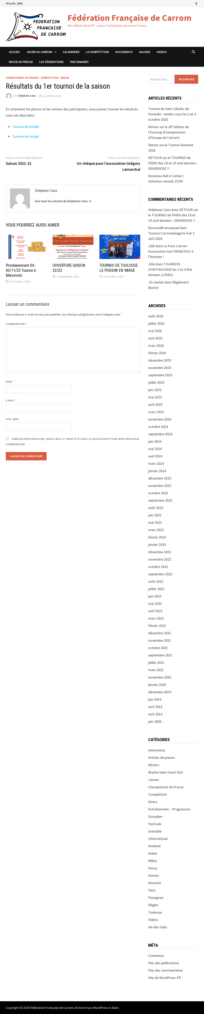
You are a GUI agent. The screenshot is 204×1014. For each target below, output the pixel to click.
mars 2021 (156, 670)
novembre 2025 (159, 367)
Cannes (153, 779)
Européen (155, 816)
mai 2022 (155, 603)
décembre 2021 (159, 633)
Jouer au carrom (39, 52)
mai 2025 (155, 397)
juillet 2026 (156, 323)
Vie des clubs (157, 927)
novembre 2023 (159, 485)
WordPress (100, 1008)
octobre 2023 (158, 493)
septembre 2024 (160, 434)
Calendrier (71, 52)
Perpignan (155, 897)
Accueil (14, 52)
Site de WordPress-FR (164, 977)
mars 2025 (156, 412)
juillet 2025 (156, 382)
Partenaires (79, 62)
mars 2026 (156, 345)
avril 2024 (155, 456)
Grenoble (155, 831)
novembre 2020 (159, 677)
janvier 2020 (157, 684)
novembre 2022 (159, 559)
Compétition (49, 77)
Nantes (153, 875)
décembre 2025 (159, 360)
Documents (124, 52)
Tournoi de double (25, 126)
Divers (152, 801)
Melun (65, 77)
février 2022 (157, 625)
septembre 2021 (160, 655)
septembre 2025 (160, 375)
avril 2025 (155, 404)
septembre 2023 (160, 500)
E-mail (11, 400)
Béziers (153, 765)
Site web (12, 419)
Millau (152, 860)
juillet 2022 (156, 588)
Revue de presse (21, 62)
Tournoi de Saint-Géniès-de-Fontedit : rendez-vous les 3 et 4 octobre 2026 (172, 114)
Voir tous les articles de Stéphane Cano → (63, 201)
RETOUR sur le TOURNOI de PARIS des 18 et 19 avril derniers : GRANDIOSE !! (173, 163)
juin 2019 (154, 699)
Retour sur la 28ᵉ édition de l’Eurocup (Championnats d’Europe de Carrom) (168, 132)
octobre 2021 (158, 647)
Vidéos (162, 52)
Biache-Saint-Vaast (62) (165, 772)
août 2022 (155, 581)
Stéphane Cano (27, 96)
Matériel (154, 846)
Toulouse (155, 912)
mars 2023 (156, 530)
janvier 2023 (157, 544)
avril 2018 (155, 706)
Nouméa (154, 883)
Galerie (144, 52)
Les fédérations (51, 62)
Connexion (156, 955)
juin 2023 (154, 515)
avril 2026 (155, 338)
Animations (156, 750)
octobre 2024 (158, 426)
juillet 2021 (156, 662)
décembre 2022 (159, 552)
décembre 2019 (159, 692)
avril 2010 (155, 714)
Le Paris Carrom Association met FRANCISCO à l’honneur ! (170, 251)
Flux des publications (163, 963)
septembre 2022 (160, 574)
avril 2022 (155, 611)
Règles (153, 905)
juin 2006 (154, 721)
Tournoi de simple (25, 136)
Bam (115, 1008)
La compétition (97, 52)
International (158, 838)
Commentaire (16, 324)
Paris (152, 890)
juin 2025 (154, 389)
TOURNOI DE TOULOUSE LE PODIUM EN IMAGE (118, 268)
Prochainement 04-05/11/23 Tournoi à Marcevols (21, 270)
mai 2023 (155, 522)
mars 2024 (156, 463)
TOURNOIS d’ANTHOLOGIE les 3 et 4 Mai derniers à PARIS (170, 269)
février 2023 (157, 537)
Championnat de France (22, 77)
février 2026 (157, 353)
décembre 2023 (159, 478)
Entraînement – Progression (169, 809)
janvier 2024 (157, 471)
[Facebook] (196, 3)
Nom (10, 381)
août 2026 (155, 316)
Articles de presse (161, 757)
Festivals (154, 824)
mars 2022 (156, 618)
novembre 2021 (159, 640)
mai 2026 (155, 331)
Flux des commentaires (165, 970)
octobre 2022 (158, 566)
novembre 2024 (159, 419)
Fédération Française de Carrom (129, 17)
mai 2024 (155, 448)
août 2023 (155, 507)
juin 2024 (154, 441)
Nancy (152, 868)
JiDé (151, 264)
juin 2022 (154, 596)
